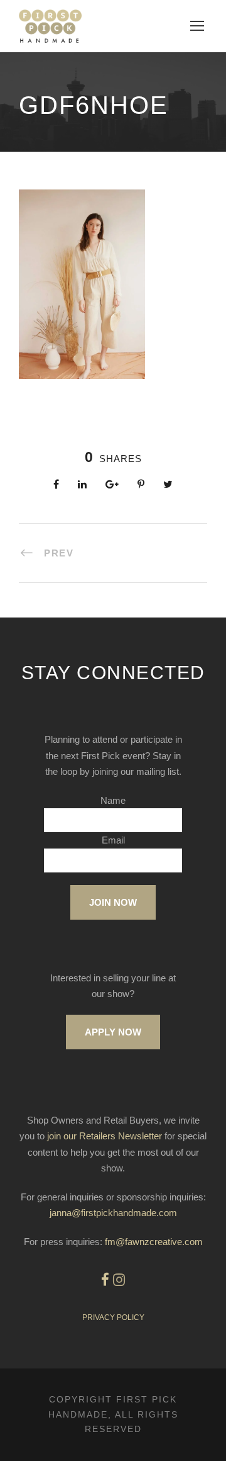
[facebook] (105, 1280)
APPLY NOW (113, 1032)
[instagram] (119, 1280)
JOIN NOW (113, 902)
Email (113, 840)
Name (113, 800)
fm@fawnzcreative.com (154, 1241)
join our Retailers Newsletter (104, 1136)
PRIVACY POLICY (113, 1317)
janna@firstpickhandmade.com (113, 1212)
